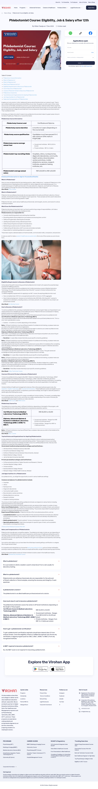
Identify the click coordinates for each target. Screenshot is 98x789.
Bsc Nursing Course (13, 304)
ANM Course (21, 400)
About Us (58, 2)
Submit (79, 63)
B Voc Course (12, 189)
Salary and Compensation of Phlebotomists (15, 99)
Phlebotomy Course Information (12, 78)
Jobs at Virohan (83, 2)
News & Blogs (91, 2)
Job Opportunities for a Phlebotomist (13, 97)
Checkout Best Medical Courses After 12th (13, 526)
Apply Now (91, 7)
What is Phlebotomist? (9, 82)
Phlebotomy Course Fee (10, 93)
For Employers (74, 2)
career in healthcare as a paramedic (26, 236)
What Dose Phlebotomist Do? (11, 84)
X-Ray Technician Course (15, 371)
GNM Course (12, 400)
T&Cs (82, 66)
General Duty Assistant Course (16, 554)
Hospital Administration (28, 389)
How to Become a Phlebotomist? (12, 88)
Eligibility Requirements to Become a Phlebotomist (17, 86)
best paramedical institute (34, 547)
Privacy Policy (89, 66)
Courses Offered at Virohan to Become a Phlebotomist (18, 90)
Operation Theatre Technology (10, 389)
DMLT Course (12, 433)
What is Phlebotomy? (9, 80)
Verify (92, 52)
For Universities (65, 2)
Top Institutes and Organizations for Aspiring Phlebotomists (20, 95)
